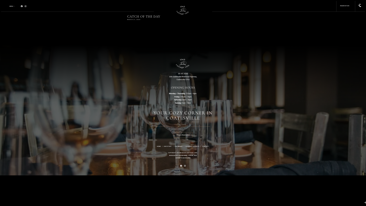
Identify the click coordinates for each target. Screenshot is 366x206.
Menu (11, 6)
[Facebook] (22, 6)
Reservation (344, 5)
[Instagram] (25, 6)
